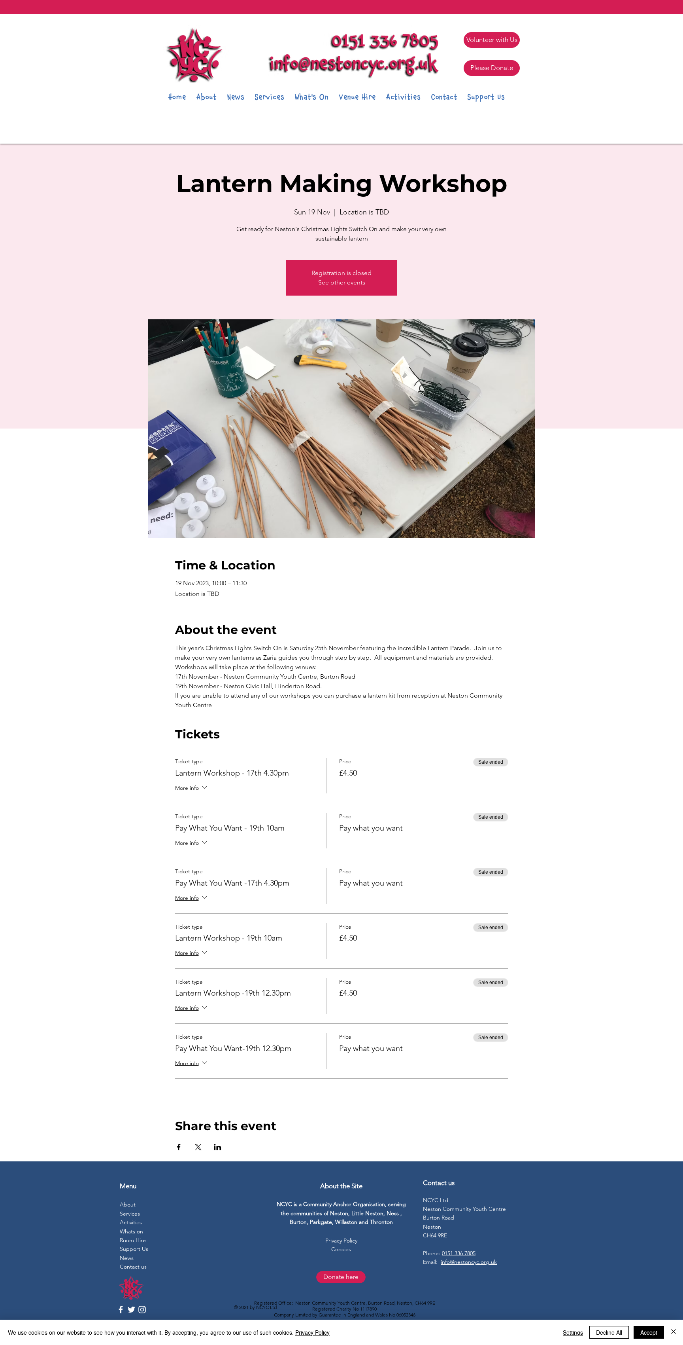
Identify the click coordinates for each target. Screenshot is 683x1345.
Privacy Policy (312, 1332)
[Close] (673, 1332)
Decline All (609, 1332)
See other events (341, 282)
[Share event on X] (198, 1147)
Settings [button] (573, 1332)
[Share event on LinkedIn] (217, 1147)
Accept (648, 1332)
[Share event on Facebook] (179, 1147)
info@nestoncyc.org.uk (469, 1261)
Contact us (133, 1266)
